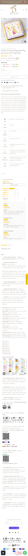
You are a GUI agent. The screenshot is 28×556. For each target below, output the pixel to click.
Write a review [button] (14, 184)
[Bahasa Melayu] (26, 1)
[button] (1, 9)
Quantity (3, 69)
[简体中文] (23, 1)
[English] (24, 1)
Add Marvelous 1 (6, 351)
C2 (7, 311)
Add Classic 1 (5, 341)
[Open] (3, 553)
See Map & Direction (12, 469)
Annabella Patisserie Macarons (11, 553)
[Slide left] (11, 46)
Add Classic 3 (5, 344)
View (24, 402)
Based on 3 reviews (7, 183)
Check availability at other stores (10, 90)
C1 (7, 307)
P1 (7, 321)
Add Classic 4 (5, 346)
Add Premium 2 (6, 350)
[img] (14, 207)
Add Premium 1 (6, 348)
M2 (9, 335)
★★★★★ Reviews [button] (26, 279)
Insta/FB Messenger (17, 504)
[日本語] (25, 1)
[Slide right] (16, 46)
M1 (9, 332)
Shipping (7, 60)
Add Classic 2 (5, 343)
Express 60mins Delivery (10, 281)
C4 (7, 318)
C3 (7, 314)
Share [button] (3, 173)
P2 (7, 327)
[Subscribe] (21, 523)
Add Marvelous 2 (6, 353)
